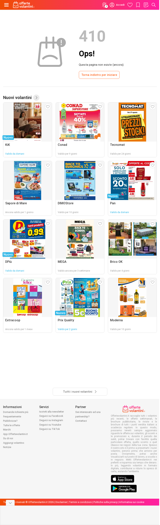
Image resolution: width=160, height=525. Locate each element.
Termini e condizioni (80, 502)
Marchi (7, 429)
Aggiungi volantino (13, 442)
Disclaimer (61, 502)
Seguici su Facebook (51, 415)
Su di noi (8, 438)
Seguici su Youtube (50, 424)
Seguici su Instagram (51, 420)
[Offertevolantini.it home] (24, 5)
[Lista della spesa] (146, 5)
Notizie (7, 447)
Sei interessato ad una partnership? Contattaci (87, 416)
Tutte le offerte (11, 425)
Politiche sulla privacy (105, 502)
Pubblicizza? (10, 420)
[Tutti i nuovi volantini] (36, 98)
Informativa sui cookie (131, 502)
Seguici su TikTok (49, 429)
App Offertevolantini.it (15, 434)
